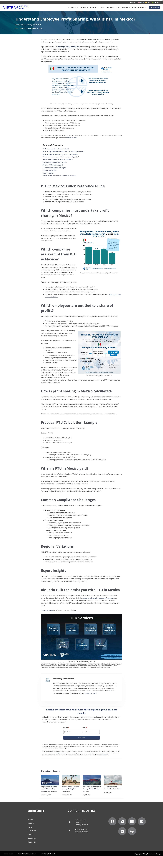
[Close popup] (121, 378)
